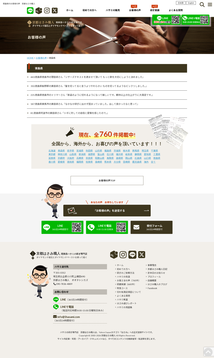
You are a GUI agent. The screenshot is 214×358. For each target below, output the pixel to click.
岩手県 (70, 150)
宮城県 (79, 150)
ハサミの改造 (123, 276)
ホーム (69, 10)
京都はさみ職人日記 (157, 269)
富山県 (100, 154)
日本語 (181, 3)
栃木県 (126, 150)
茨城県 (117, 150)
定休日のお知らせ (156, 273)
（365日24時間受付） (74, 299)
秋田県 (89, 150)
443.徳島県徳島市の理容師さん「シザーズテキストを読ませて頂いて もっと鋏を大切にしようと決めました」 (88, 77)
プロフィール (154, 276)
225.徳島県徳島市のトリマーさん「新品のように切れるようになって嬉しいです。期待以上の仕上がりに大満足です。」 (92, 94)
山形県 (98, 150)
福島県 (107, 150)
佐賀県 (89, 161)
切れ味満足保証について (129, 292)
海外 (146, 161)
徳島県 (156, 158)
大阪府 (70, 158)
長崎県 (98, 161)
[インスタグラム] (47, 12)
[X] (55, 12)
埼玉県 (145, 150)
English (191, 3)
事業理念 (152, 265)
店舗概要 (152, 280)
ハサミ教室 (122, 299)
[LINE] (30, 12)
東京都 (51, 154)
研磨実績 (126, 284)
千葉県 (154, 150)
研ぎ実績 (154, 10)
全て (153, 161)
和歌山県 (99, 158)
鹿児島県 (137, 161)
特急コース (122, 288)
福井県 (119, 154)
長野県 (91, 154)
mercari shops (114, 255)
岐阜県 (128, 154)
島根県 (119, 158)
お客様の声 (135, 10)
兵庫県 (79, 158)
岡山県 (128, 158)
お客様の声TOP (107, 180)
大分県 (117, 161)
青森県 (61, 150)
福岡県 (79, 161)
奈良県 (89, 158)
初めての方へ (90, 10)
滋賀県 (51, 158)
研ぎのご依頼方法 (125, 273)
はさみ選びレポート (127, 303)
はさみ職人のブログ (157, 284)
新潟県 (82, 154)
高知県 (70, 161)
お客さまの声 (128, 280)
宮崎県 (126, 161)
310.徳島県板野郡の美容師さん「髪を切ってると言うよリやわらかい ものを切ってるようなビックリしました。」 (89, 86)
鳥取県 (110, 158)
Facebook (152, 288)
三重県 (156, 154)
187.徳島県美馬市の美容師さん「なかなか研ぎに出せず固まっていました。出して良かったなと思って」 (85, 104)
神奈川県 (62, 154)
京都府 (61, 158)
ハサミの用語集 (124, 307)
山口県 (147, 158)
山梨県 (72, 154)
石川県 (110, 154)
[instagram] (123, 256)
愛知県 (147, 154)
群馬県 (135, 150)
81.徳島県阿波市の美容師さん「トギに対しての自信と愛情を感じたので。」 (70, 113)
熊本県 (107, 161)
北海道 (51, 150)
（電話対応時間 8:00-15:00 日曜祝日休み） (82, 308)
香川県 (51, 161)
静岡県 (138, 154)
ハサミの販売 (113, 10)
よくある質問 (176, 10)
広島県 (138, 158)
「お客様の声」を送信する (109, 210)
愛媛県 (61, 161)
